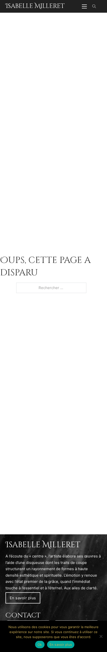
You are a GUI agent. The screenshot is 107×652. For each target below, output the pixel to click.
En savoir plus (23, 598)
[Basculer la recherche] (94, 6)
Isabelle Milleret (35, 6)
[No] (100, 636)
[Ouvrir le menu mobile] (84, 6)
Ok (40, 645)
